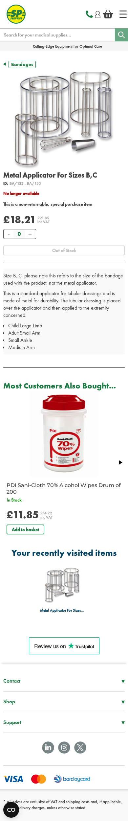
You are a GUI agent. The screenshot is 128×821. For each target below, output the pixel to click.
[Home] (123, 14)
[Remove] (8, 234)
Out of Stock (64, 250)
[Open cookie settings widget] (11, 810)
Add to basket (25, 529)
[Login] (97, 13)
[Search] (121, 34)
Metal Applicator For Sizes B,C (62, 610)
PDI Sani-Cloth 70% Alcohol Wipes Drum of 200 (64, 488)
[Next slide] (120, 462)
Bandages (22, 64)
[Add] (30, 234)
